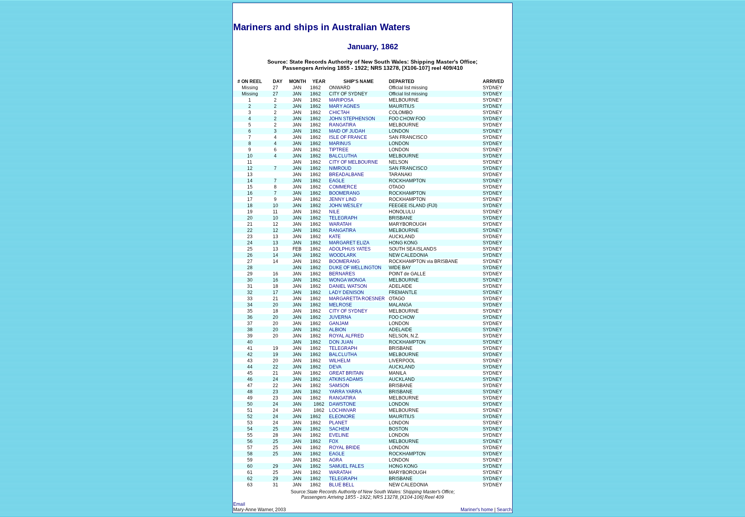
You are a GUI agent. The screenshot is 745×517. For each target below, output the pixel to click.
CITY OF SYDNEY (348, 311)
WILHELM (339, 360)
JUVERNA (340, 317)
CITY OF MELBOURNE (353, 162)
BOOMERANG (344, 193)
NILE (334, 211)
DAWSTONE (342, 404)
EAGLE (337, 180)
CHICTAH (339, 112)
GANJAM (338, 323)
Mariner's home (477, 509)
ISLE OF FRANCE (348, 137)
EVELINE (339, 435)
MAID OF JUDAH (347, 131)
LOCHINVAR (342, 410)
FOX (333, 441)
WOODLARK (342, 255)
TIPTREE (338, 149)
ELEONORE (342, 416)
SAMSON (339, 385)
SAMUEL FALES (346, 466)
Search (504, 509)
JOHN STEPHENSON (352, 118)
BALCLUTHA (343, 156)
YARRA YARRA (345, 391)
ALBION (337, 329)
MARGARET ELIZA (349, 243)
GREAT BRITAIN (346, 373)
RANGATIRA (342, 125)
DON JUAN (341, 342)
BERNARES (342, 274)
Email (239, 504)
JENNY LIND (343, 199)
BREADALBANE (346, 174)
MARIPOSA (341, 100)
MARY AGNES (344, 106)
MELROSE (340, 305)
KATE (335, 236)
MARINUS (340, 143)
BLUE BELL (341, 485)
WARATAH (340, 224)
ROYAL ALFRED (346, 336)
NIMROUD (340, 168)
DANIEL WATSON (348, 286)
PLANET (338, 422)
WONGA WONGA (347, 280)
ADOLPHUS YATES (350, 249)
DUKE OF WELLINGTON (355, 267)
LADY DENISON (346, 292)
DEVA (335, 367)
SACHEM (339, 429)
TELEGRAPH (343, 218)
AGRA (335, 460)
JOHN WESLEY (345, 205)
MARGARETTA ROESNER (357, 298)
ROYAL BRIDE (344, 447)
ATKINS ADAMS (346, 379)
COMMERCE (343, 187)
